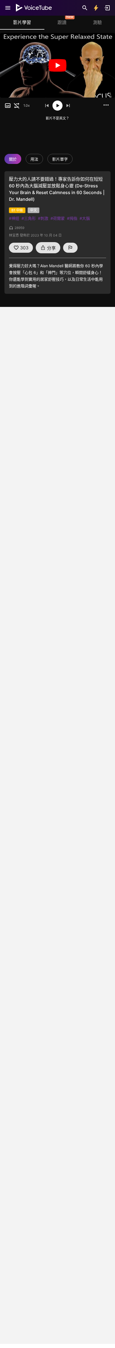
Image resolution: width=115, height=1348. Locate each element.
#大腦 (85, 218)
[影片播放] (57, 65)
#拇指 (72, 218)
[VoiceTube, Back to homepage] (34, 7)
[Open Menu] (7, 7)
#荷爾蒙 (58, 218)
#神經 (14, 218)
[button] (7, 105)
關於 (13, 159)
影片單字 (60, 159)
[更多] (106, 105)
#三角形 (28, 218)
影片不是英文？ (57, 118)
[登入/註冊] (107, 7)
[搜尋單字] (85, 7)
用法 (34, 159)
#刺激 (43, 218)
